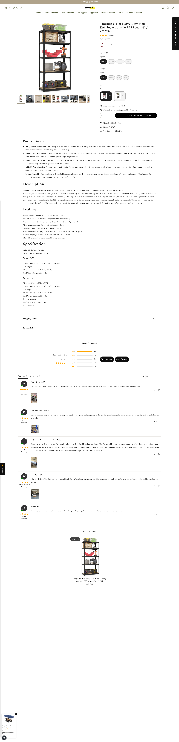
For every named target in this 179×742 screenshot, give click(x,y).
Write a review (106, 359)
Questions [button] (33, 376)
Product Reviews (89, 343)
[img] (24, 390)
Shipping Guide (30, 319)
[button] (51, 13)
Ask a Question (122, 359)
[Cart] (172, 7)
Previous (17, 57)
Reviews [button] (21, 376)
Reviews (2, 471)
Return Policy (29, 328)
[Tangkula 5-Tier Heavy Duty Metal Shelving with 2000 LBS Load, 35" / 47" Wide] (89, 556)
